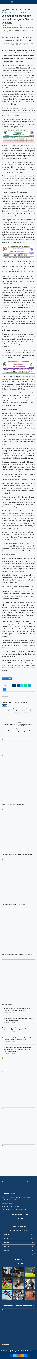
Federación (19, 1242)
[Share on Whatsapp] (25, 685)
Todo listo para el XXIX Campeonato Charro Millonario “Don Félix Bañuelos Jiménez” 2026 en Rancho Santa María (19, 1049)
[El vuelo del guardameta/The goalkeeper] (30, 1272)
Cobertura (19, 1238)
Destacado (19, 1234)
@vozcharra (18, 1218)
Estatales (19, 1250)
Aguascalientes (7, 678)
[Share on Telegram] (29, 685)
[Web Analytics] (5, 1344)
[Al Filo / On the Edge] (18, 1272)
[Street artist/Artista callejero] (18, 1295)
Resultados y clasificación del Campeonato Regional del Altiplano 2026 (17, 1029)
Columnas (19, 1246)
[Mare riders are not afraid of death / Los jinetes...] (7, 1295)
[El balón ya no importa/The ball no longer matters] (7, 1283)
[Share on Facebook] (18, 685)
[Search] (35, 2)
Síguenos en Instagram (19, 1214)
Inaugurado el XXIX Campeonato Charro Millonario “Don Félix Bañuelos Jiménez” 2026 (19, 1038)
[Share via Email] (4, 689)
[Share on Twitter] (21, 685)
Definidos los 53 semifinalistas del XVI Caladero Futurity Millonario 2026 (18, 1019)
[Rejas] (7, 1272)
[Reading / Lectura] (30, 1283)
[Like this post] (14, 685)
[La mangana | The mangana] (30, 1295)
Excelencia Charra (19, 1254)
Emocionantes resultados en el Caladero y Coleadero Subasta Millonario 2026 (17, 1009)
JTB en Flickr (19, 1259)
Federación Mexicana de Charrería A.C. (16, 702)
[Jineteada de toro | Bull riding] (18, 1283)
